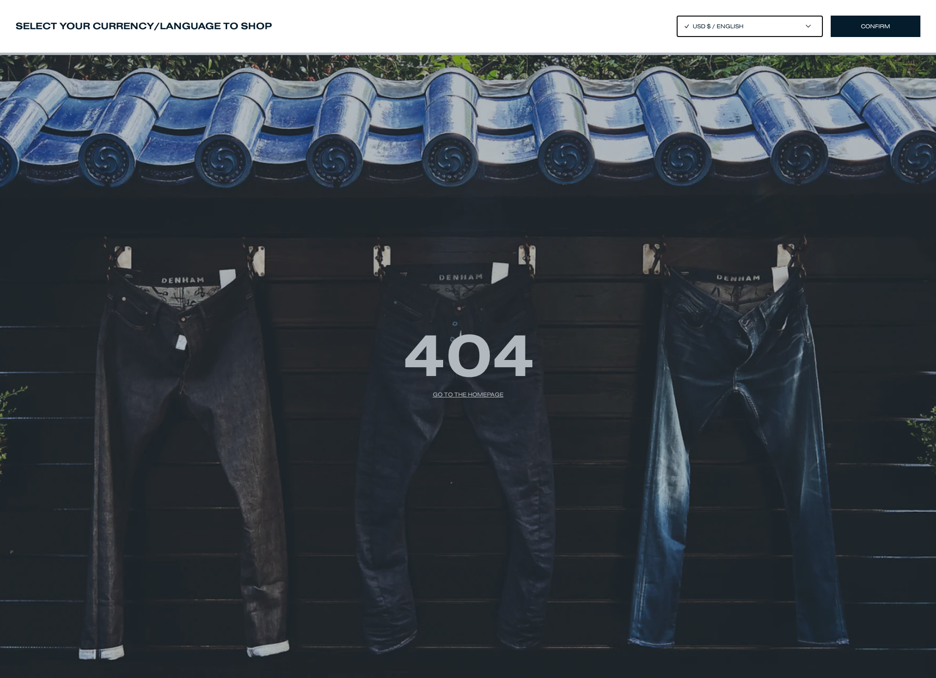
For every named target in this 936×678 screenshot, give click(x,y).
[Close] (468, 339)
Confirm (875, 26)
